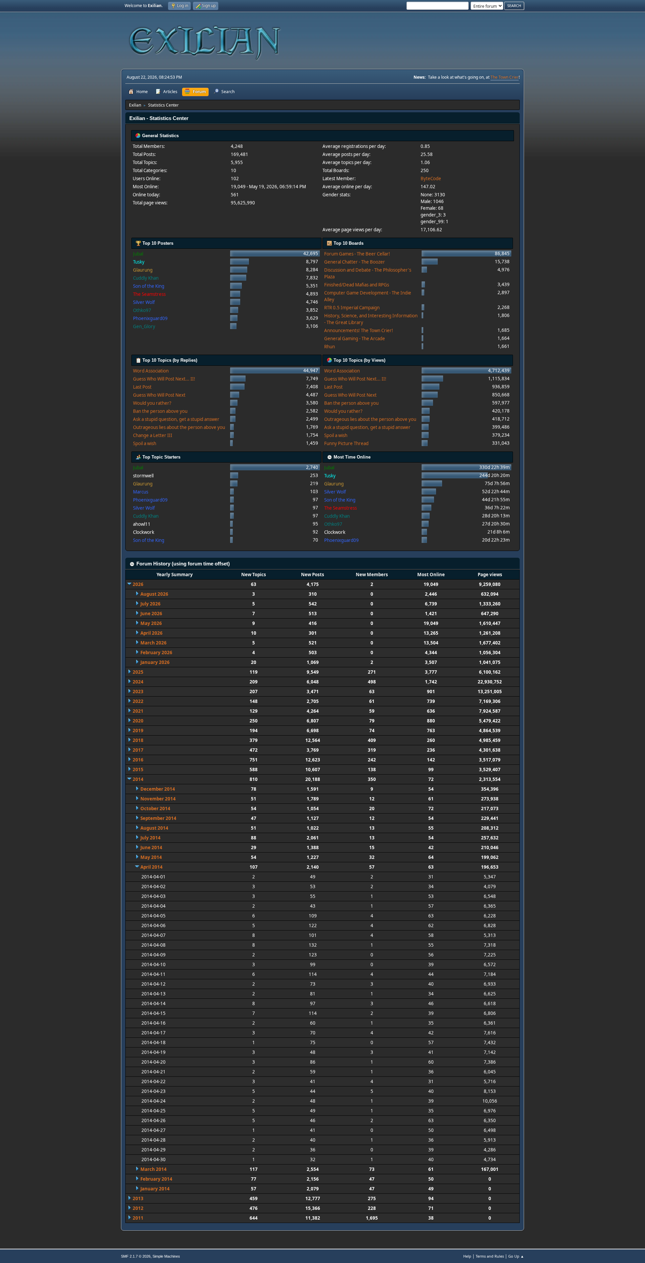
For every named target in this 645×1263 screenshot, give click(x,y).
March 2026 (153, 643)
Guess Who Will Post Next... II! (164, 379)
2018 (138, 740)
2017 (138, 750)
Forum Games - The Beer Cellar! (357, 254)
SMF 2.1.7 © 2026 (135, 1256)
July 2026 (150, 604)
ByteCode (431, 178)
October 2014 (155, 808)
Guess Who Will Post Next (159, 395)
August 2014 (154, 828)
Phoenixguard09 (150, 318)
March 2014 (153, 1169)
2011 (138, 1218)
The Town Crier (504, 77)
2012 (138, 1208)
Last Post (142, 387)
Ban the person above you (160, 411)
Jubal (138, 254)
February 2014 (156, 1179)
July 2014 (150, 838)
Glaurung (143, 270)
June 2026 (151, 613)
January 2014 (155, 1189)
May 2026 (151, 623)
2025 (138, 672)
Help (467, 1256)
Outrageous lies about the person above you (179, 427)
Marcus (140, 492)
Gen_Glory (144, 326)
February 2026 (156, 652)
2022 (138, 701)
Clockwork (143, 532)
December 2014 (157, 789)
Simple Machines (166, 1256)
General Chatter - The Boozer (354, 262)
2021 (138, 711)
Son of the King (148, 286)
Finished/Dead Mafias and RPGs (356, 285)
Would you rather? (152, 403)
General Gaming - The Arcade (354, 339)
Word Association (151, 371)
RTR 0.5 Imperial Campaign (352, 308)
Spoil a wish (144, 443)
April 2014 (151, 867)
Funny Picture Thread (346, 443)
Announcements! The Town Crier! (358, 330)
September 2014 (158, 818)
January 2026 (155, 662)
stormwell (143, 476)
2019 (138, 730)
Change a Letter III (152, 435)
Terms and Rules (490, 1256)
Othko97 (142, 310)
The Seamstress (149, 294)
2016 (138, 760)
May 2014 (151, 857)
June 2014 (151, 847)
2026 (138, 584)
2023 (138, 691)
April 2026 (151, 633)
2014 (138, 779)
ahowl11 (141, 524)
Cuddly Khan (146, 278)
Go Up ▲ (516, 1256)
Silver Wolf (144, 302)
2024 (138, 682)
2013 (138, 1198)
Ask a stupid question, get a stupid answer (176, 419)
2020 (138, 721)
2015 (138, 769)
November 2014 (158, 799)
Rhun (329, 347)
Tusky (138, 262)
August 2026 (154, 594)
